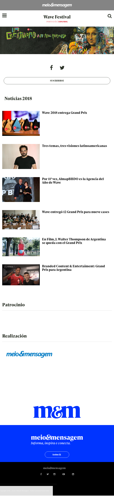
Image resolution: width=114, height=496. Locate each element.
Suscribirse (57, 80)
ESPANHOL (63, 21)
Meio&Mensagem (57, 5)
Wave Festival (57, 17)
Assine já (56, 454)
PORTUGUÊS (51, 21)
